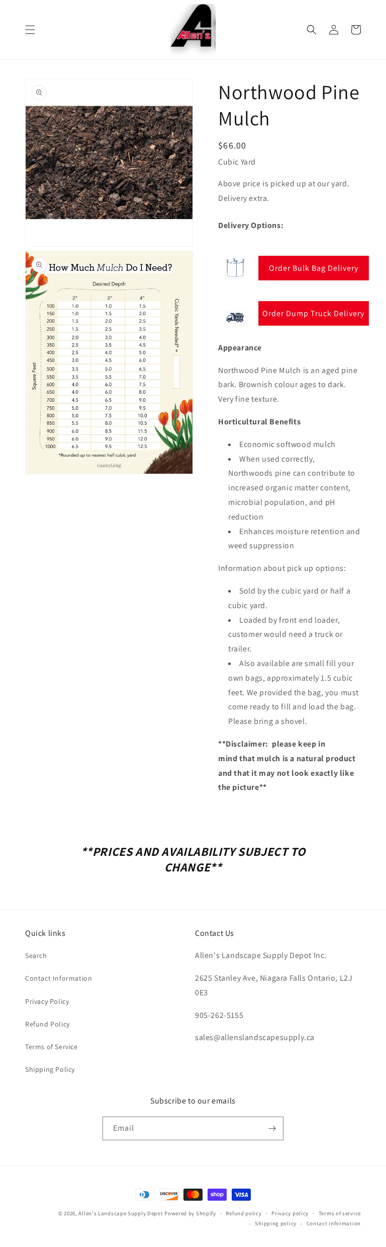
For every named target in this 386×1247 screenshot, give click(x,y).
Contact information (334, 1223)
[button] (30, 30)
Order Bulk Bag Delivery (313, 268)
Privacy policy (290, 1213)
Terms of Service (51, 1046)
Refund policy (243, 1213)
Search (36, 955)
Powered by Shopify (190, 1213)
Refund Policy (47, 1024)
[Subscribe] (272, 1128)
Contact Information (58, 978)
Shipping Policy (50, 1069)
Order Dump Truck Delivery (313, 313)
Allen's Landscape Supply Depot (120, 1213)
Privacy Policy (47, 1001)
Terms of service (340, 1213)
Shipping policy (276, 1223)
